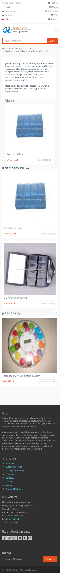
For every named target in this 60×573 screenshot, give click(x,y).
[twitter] (9, 538)
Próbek (54, 2)
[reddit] (30, 538)
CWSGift (5, 48)
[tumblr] (25, 538)
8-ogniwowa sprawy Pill (15, 297)
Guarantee (11, 474)
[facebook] (4, 538)
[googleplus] (14, 538)
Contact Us (11, 477)
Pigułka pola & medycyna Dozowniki (17, 51)
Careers (9, 481)
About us (10, 463)
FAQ (56, 15)
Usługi (55, 7)
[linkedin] (20, 538)
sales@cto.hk (14, 519)
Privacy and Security (15, 470)
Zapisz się (50, 558)
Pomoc (54, 19)
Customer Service (14, 466)
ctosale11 (13, 522)
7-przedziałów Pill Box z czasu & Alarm (21, 375)
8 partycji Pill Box (14, 154)
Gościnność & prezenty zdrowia (21, 48)
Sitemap (9, 485)
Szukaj (52, 40)
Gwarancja (53, 11)
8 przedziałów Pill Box (40, 51)
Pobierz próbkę (43, 159)
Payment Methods (14, 489)
